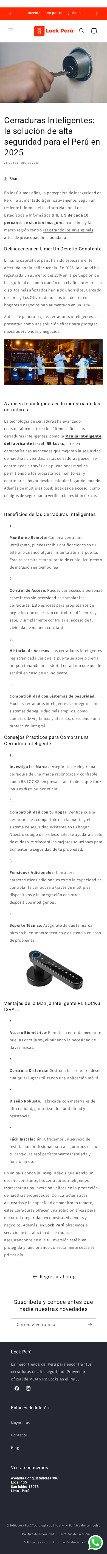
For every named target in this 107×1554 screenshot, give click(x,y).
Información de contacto (71, 1542)
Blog (15, 1447)
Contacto (19, 1435)
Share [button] (15, 178)
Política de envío (36, 1542)
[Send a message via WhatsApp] (95, 1542)
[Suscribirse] (90, 1324)
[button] (11, 31)
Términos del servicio (74, 1534)
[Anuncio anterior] (10, 13)
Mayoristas (20, 1422)
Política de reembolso (85, 1525)
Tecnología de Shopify (48, 1525)
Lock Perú (24, 1525)
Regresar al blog (58, 1276)
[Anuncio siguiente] (97, 13)
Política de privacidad (38, 1534)
